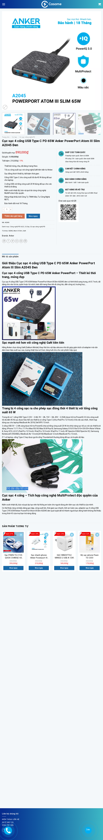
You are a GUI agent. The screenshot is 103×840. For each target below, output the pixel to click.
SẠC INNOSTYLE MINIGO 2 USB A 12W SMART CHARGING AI (64, 556)
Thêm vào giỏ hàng (13, 216)
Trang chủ (6, 137)
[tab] (10, 256)
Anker (11, 236)
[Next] (95, 61)
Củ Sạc (14, 137)
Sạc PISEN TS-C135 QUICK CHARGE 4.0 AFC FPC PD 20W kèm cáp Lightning (13, 556)
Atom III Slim (17, 231)
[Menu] (3, 4)
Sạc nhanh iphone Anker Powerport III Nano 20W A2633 (38, 556)
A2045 (10, 231)
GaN (24, 231)
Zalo (88, 829)
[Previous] (7, 61)
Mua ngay (33, 216)
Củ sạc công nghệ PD (27, 137)
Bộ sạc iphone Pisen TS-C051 (90, 556)
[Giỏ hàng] (99, 4)
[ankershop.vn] (7, 830)
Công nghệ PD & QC (17, 227)
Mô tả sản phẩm (10, 256)
